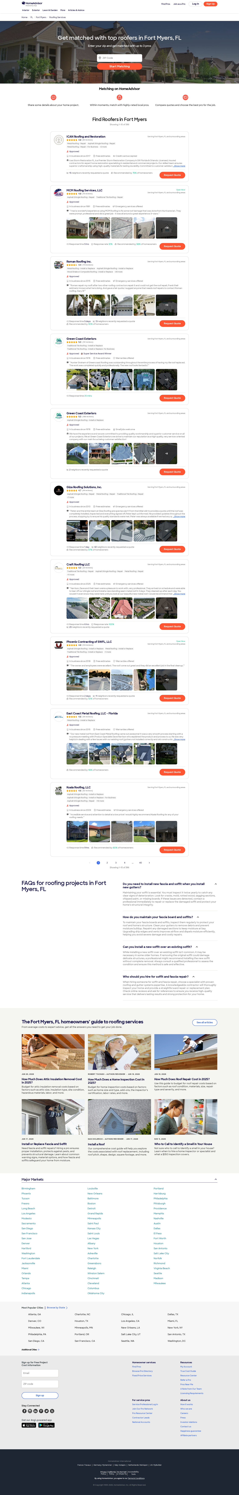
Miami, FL (173, 1321)
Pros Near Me (186, 1384)
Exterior (36, 10)
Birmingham (28, 1188)
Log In (195, 3)
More (62, 10)
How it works (186, 1404)
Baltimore (93, 1198)
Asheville (93, 1253)
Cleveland (93, 1283)
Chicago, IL (127, 1314)
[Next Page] (149, 862)
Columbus (93, 1288)
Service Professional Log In (145, 1404)
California (112, 1473)
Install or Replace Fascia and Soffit (44, 1144)
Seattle (158, 1273)
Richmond (159, 1263)
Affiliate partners (188, 1435)
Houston (158, 1243)
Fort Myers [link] (41, 17)
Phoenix (26, 1193)
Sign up (40, 1395)
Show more (179, 166)
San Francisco (29, 1233)
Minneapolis (94, 1218)
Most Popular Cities (32, 1307)
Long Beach (28, 1208)
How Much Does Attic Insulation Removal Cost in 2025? (52, 1081)
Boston (92, 1203)
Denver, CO (34, 1321)
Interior (25, 10)
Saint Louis (94, 1233)
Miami (25, 1268)
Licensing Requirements (191, 1393)
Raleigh (92, 1268)
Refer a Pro (185, 1380)
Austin (157, 1223)
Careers (184, 1413)
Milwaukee (160, 1283)
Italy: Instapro (120, 1465)
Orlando (26, 1273)
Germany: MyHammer (102, 1465)
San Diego (27, 1228)
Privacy (103, 1473)
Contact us (185, 1426)
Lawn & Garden (50, 10)
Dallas (157, 1228)
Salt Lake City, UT (131, 1334)
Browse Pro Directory (142, 1371)
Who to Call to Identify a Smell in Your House (183, 1144)
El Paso (158, 1233)
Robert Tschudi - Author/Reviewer (106, 1074)
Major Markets (32, 1179)
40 (140, 863)
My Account (186, 1366)
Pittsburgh (159, 1203)
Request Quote (172, 175)
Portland (158, 1188)
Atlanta (26, 1283)
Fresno (25, 1203)
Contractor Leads (141, 1417)
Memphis (159, 1213)
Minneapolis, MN (84, 1327)
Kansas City (94, 1228)
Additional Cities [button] (29, 1349)
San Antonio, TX (176, 1334)
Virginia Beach (162, 1268)
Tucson (25, 1198)
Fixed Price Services (142, 1375)
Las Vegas (93, 1238)
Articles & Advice (76, 10)
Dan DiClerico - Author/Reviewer (106, 1139)
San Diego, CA (36, 1341)
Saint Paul (93, 1223)
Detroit (92, 1208)
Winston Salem (96, 1273)
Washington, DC (177, 1341)
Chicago (26, 1288)
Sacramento (29, 1223)
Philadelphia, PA (37, 1334)
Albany (91, 1243)
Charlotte (93, 1258)
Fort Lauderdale (31, 1258)
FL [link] (32, 17)
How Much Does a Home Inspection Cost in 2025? (116, 1081)
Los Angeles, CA (130, 1321)
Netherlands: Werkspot (138, 1465)
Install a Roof (96, 1144)
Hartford (26, 1248)
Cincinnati (93, 1278)
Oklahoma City (96, 1293)
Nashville (159, 1218)
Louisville (93, 1188)
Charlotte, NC (82, 1314)
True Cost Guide (188, 1371)
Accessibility (133, 1473)
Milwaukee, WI (36, 1327)
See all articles (205, 1022)
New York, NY (175, 1327)
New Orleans (95, 1193)
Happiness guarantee (190, 1431)
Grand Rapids (95, 1213)
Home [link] (24, 17)
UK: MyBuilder (156, 1465)
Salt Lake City (161, 1253)
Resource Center (188, 1375)
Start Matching (119, 66)
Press (183, 1417)
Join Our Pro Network (142, 1409)
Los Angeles (28, 1213)
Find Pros (136, 1366)
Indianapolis (28, 1293)
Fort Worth (160, 1238)
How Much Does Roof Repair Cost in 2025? (182, 1079)
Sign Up (210, 3)
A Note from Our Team (191, 1389)
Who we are (186, 1409)
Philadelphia (160, 1198)
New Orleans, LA (130, 1327)
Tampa (25, 1278)
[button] (77, 228)
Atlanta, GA (34, 1314)
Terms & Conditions (136, 1478)
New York (93, 1248)
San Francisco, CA (85, 1341)
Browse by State (56, 1307)
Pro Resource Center (142, 1413)
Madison (158, 1278)
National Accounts (141, 1422)
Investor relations (188, 1422)
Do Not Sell (122, 1473)
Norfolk (158, 1258)
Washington (28, 1253)
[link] (119, 141)
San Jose (27, 1238)
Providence (160, 1208)
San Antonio (160, 1248)
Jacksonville (28, 1263)
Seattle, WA (127, 1341)
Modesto (27, 1218)
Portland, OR (82, 1334)
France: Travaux (84, 1465)
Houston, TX (81, 1321)
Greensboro (94, 1263)
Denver (26, 1243)
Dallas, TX (173, 1314)
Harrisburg (160, 1193)
